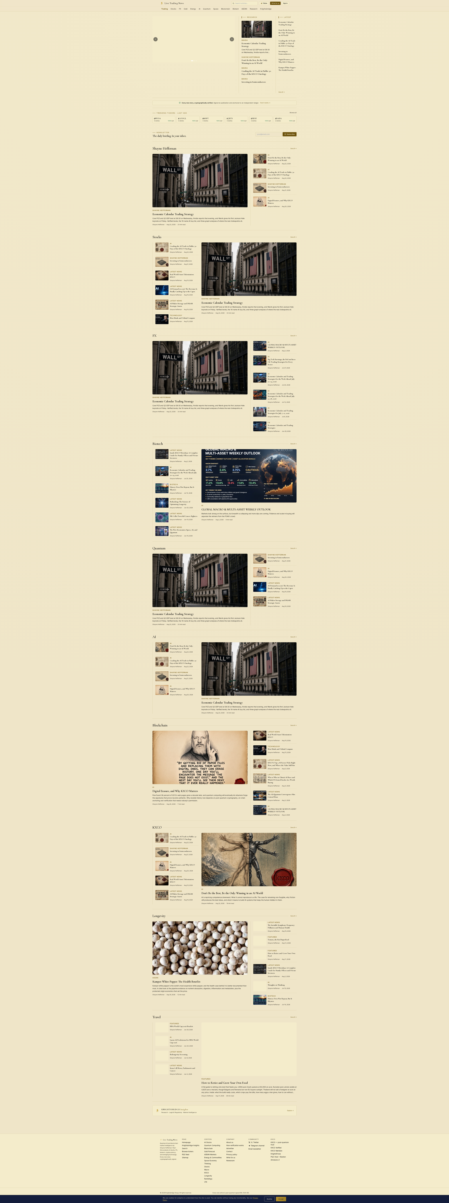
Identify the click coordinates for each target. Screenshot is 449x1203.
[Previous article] (155, 39)
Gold (185, 9)
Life (205, 1182)
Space (215, 9)
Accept (281, 1199)
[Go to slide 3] (195, 60)
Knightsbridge (266, 9)
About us (229, 1142)
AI (199, 9)
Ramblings (208, 1179)
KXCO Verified (276, 1148)
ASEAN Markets (210, 1154)
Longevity (208, 1176)
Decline (269, 1199)
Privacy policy (231, 1154)
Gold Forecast (209, 1151)
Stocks (173, 9)
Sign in (285, 3)
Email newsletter (254, 1149)
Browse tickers (187, 1151)
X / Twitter (255, 1142)
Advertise (230, 1148)
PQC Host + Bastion (278, 1157)
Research (253, 9)
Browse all (293, 112)
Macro (206, 1170)
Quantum (206, 9)
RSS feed (185, 1154)
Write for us (275, 3)
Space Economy (210, 1161)
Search (184, 1148)
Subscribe (291, 134)
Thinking (207, 1164)
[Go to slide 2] (193, 60)
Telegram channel (257, 1146)
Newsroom (230, 1161)
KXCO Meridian (276, 1151)
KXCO (206, 1173)
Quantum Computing (212, 1145)
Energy (193, 9)
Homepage (186, 1142)
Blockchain (225, 9)
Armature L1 (275, 1160)
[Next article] (232, 39)
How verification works (235, 1145)
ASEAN (244, 9)
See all (282, 92)
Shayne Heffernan (159, 92)
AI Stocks (208, 1142)
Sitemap (185, 1157)
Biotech (236, 9)
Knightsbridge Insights (190, 1145)
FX (180, 9)
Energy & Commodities (213, 1157)
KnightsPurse (276, 1154)
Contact (229, 1151)
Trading (164, 9)
